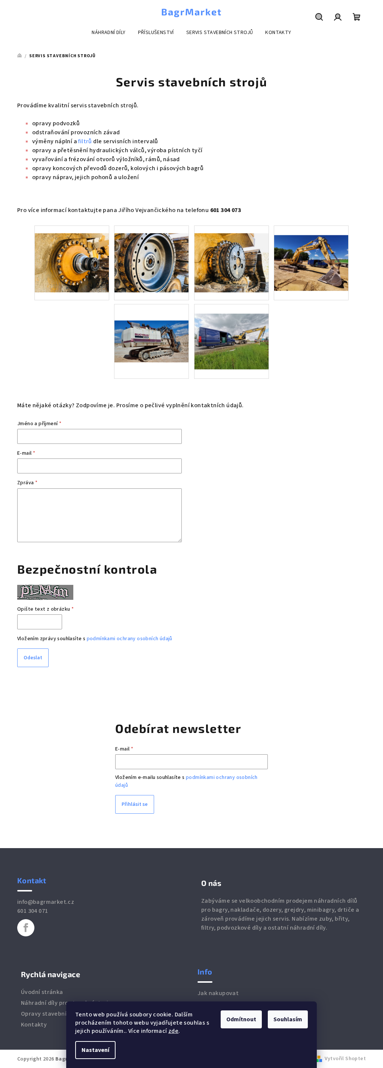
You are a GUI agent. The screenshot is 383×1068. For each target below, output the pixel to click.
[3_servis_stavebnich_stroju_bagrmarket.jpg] (231, 332)
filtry (207, 928)
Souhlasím (287, 1019)
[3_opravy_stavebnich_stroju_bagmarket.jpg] (311, 253)
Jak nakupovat (218, 993)
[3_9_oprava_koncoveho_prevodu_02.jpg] (151, 255)
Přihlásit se (135, 804)
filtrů (85, 141)
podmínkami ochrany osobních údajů (129, 638)
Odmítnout (241, 1019)
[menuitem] (108, 32)
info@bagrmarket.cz (45, 902)
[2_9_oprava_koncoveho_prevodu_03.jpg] (231, 255)
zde (173, 1031)
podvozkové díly (239, 928)
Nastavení (95, 1050)
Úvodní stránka (42, 992)
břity (341, 919)
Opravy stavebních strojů (56, 1014)
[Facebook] (25, 927)
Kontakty (34, 1025)
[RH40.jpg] (151, 325)
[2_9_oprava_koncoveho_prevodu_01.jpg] (72, 255)
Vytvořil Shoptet (345, 1058)
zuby (325, 919)
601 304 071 (32, 911)
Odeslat (33, 658)
